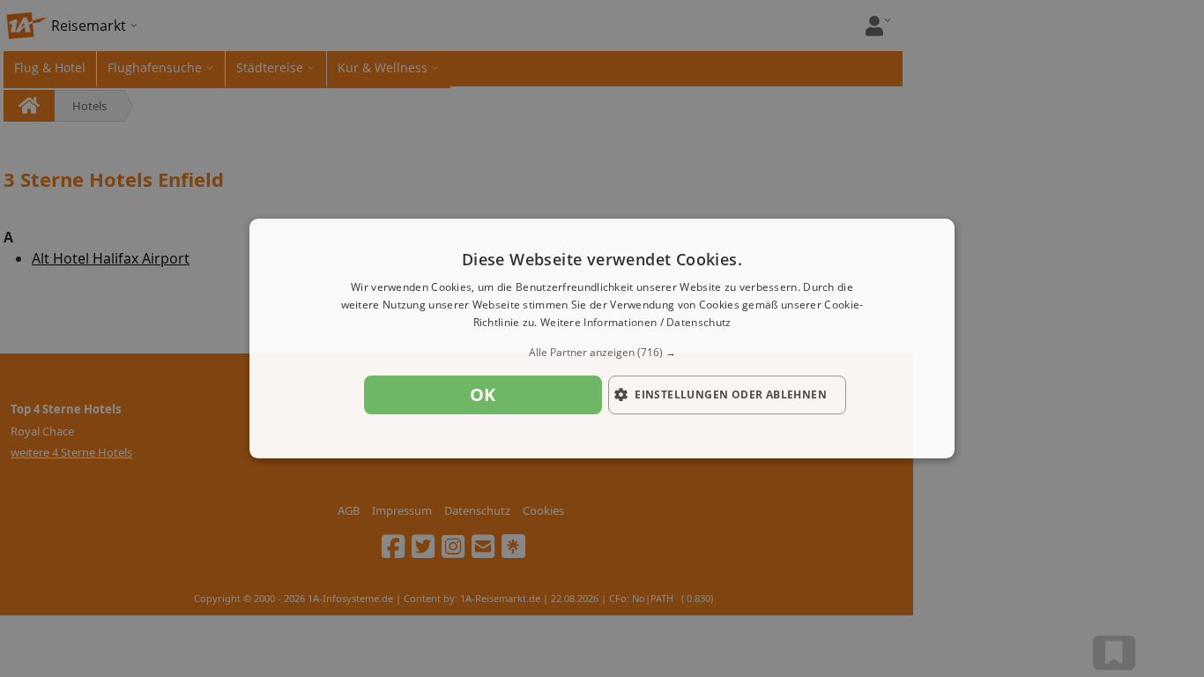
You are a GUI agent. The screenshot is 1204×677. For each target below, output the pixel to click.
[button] (602, 353)
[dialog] (602, 338)
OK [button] (483, 394)
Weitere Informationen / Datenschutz (636, 322)
